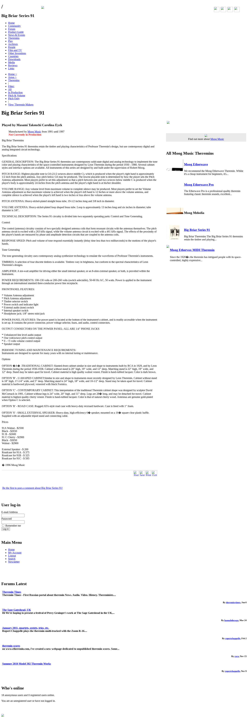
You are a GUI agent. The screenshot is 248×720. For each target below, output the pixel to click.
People (11, 47)
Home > (12, 74)
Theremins (13, 38)
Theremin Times (11, 592)
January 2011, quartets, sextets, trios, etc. (25, 627)
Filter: (11, 86)
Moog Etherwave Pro (199, 184)
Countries (13, 56)
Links (11, 68)
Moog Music (34, 131)
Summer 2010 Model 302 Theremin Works (26, 663)
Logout (12, 555)
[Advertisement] (41, 468)
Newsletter (14, 561)
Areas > (12, 77)
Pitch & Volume (16, 95)
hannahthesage (231, 620)
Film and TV (15, 50)
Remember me (13, 525)
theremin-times (233, 602)
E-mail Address (9, 512)
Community (14, 25)
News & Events (16, 35)
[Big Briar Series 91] (178, 122)
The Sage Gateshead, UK (16, 609)
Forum (11, 29)
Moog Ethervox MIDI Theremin (192, 250)
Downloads (14, 59)
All (9, 89)
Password (6, 518)
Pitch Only (14, 98)
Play (10, 41)
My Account (14, 552)
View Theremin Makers (20, 104)
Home (11, 22)
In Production (15, 92)
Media (11, 62)
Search (11, 558)
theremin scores (11, 645)
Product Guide (16, 32)
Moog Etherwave (196, 164)
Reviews (12, 65)
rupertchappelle (232, 638)
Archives (13, 44)
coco (237, 656)
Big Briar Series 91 (197, 230)
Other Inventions (17, 53)
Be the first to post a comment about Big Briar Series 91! (32, 488)
